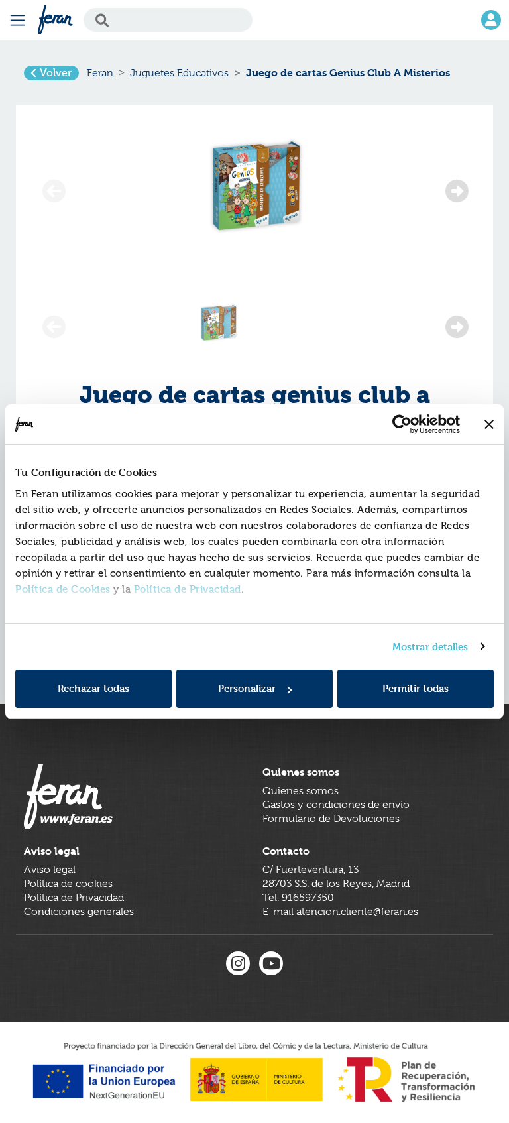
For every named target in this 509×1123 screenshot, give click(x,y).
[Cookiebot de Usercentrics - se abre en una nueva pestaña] (402, 424)
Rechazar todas (93, 688)
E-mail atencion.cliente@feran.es (340, 911)
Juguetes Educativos (179, 73)
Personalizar (247, 688)
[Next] (456, 187)
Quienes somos (300, 791)
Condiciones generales (79, 911)
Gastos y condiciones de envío (336, 805)
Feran (100, 73)
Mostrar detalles (430, 646)
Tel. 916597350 (298, 898)
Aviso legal (50, 870)
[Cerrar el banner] (489, 424)
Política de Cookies (63, 589)
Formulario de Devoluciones (331, 819)
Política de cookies (68, 884)
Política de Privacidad (187, 589)
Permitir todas (415, 688)
